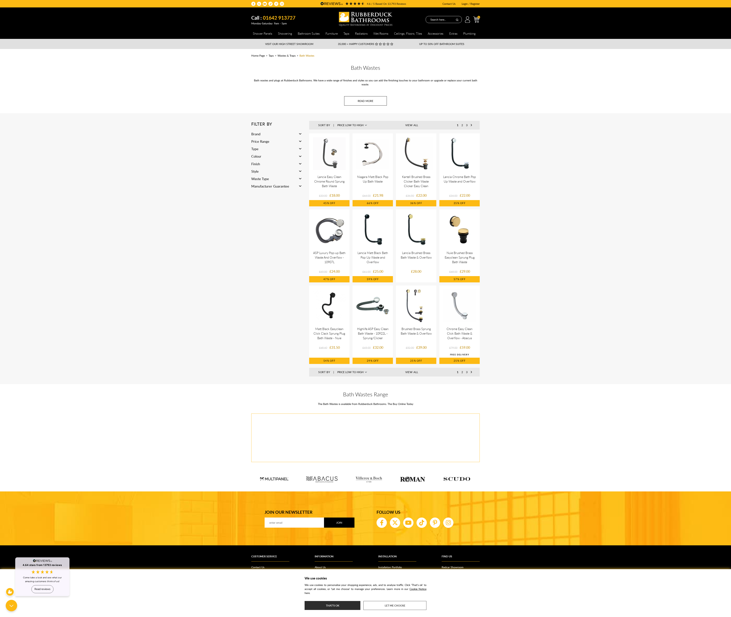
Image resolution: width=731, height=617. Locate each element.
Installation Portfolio (390, 567)
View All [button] (411, 125)
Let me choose (395, 605)
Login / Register (471, 4)
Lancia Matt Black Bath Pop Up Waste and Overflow (373, 257)
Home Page (258, 55)
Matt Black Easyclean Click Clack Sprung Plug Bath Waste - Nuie (329, 333)
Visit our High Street (289, 44)
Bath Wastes (306, 55)
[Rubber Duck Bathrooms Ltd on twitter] (259, 4)
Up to (441, 44)
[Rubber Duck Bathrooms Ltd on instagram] (282, 4)
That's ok (332, 605)
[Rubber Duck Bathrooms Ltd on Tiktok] (270, 4)
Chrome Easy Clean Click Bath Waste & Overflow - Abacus (459, 333)
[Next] (471, 125)
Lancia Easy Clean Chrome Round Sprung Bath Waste (329, 181)
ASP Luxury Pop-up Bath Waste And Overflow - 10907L (329, 257)
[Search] (457, 20)
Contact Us (449, 4)
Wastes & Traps (287, 55)
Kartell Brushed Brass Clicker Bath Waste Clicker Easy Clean (416, 181)
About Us (320, 567)
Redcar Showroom (453, 567)
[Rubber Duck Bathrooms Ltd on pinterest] (276, 4)
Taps (271, 55)
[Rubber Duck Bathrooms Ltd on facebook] (253, 4)
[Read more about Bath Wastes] (365, 101)
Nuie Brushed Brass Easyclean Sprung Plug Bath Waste (460, 257)
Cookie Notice (417, 589)
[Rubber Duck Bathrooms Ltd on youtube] (265, 4)
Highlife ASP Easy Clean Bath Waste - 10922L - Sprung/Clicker (373, 333)
